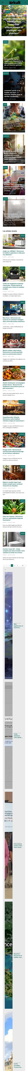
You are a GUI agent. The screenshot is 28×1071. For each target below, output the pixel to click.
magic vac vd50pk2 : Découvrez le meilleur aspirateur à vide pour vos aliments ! (14, 252)
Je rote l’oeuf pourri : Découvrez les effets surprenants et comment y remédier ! (13, 125)
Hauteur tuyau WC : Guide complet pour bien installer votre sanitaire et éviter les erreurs (14, 550)
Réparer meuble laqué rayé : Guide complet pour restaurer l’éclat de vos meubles (13, 484)
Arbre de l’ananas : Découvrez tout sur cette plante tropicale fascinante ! (13, 518)
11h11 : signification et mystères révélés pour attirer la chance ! (18, 628)
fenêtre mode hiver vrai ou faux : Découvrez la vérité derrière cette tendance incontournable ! (13, 218)
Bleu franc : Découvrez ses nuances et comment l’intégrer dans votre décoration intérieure (14, 319)
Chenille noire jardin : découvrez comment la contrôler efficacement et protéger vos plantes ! (14, 24)
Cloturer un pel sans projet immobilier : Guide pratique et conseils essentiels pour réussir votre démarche (13, 155)
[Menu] (3, 2)
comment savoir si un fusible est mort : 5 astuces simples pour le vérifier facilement (13, 93)
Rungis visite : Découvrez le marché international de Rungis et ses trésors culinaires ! (13, 451)
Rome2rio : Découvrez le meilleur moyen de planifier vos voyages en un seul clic (18, 958)
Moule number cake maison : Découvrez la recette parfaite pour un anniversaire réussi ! (12, 352)
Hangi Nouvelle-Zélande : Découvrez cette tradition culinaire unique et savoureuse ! (13, 419)
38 (22, 565)
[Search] (25, 2)
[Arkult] (15, 2)
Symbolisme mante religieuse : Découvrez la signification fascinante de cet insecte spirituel (13, 62)
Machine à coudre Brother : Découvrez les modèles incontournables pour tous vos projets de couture (13, 186)
